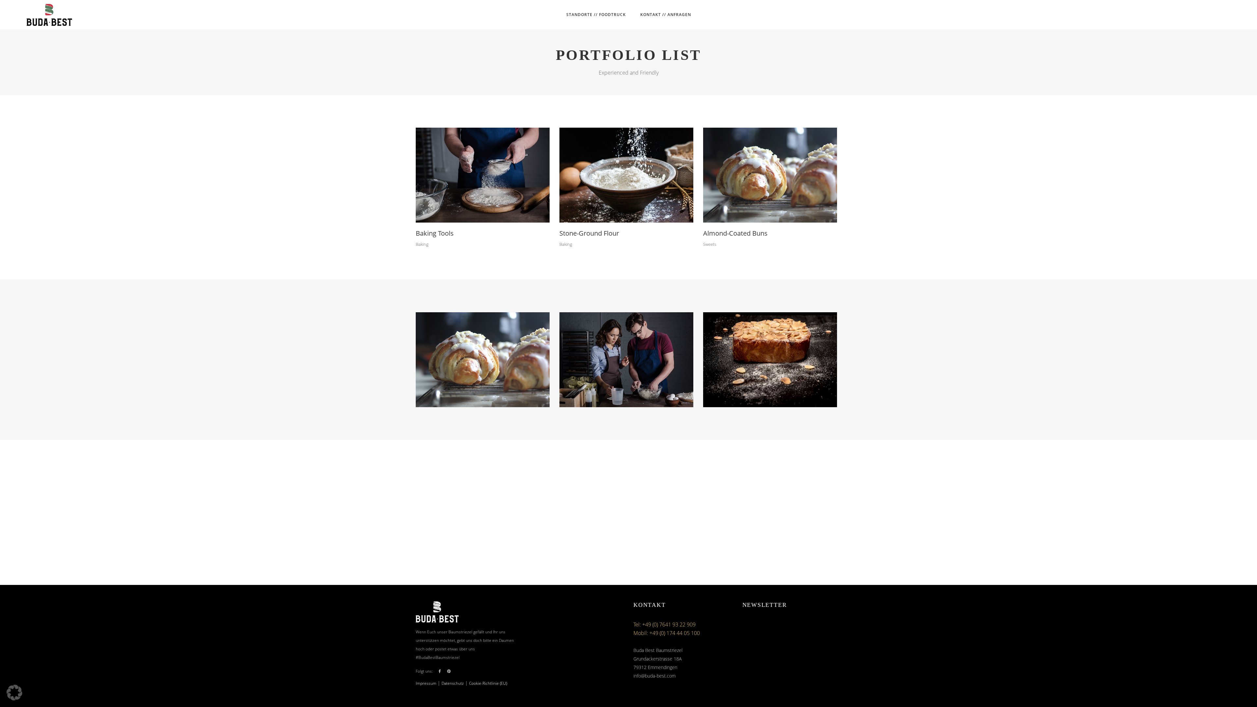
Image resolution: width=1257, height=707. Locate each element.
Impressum (426, 683)
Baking (422, 244)
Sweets (709, 244)
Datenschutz (453, 683)
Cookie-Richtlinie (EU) (488, 683)
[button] (14, 692)
